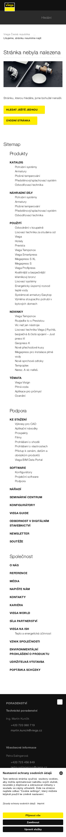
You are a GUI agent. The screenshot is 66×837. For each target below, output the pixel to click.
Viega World (20, 613)
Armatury (20, 171)
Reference (18, 573)
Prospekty (21, 433)
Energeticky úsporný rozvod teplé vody (32, 288)
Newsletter (19, 533)
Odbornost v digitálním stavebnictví (29, 523)
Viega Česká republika (17, 34)
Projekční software (26, 476)
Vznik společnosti (25, 641)
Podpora (20, 481)
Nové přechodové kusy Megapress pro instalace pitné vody (34, 352)
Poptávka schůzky (25, 670)
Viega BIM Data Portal (28, 459)
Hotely (19, 241)
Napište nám (20, 589)
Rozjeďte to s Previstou (29, 320)
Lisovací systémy (25, 281)
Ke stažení (18, 419)
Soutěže (16, 541)
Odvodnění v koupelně (29, 227)
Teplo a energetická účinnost (33, 633)
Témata (15, 378)
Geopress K (22, 343)
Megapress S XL (25, 259)
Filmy (18, 437)
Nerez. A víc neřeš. (26, 370)
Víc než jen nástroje (27, 325)
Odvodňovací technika (29, 184)
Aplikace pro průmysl (28, 391)
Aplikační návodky (26, 428)
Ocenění (20, 395)
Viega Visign (22, 382)
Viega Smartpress (26, 254)
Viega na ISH (19, 629)
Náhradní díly (21, 193)
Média (14, 581)
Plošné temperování (27, 176)
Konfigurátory (23, 472)
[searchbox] (30, 17)
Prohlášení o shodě (27, 442)
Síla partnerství (23, 621)
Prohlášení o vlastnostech (31, 446)
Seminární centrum (26, 497)
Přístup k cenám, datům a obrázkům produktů (31, 453)
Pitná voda (21, 387)
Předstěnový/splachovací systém (35, 180)
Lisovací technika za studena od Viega (35, 234)
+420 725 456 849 (23, 762)
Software (18, 467)
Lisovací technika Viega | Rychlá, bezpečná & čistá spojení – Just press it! (35, 334)
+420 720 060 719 (23, 725)
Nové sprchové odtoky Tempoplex (29, 363)
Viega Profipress (25, 268)
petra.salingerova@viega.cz (29, 767)
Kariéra (16, 605)
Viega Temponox (25, 250)
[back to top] (59, 702)
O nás (14, 565)
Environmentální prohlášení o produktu (29, 652)
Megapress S (23, 263)
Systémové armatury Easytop (33, 294)
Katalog (16, 162)
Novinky (16, 311)
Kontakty (18, 597)
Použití (16, 223)
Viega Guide (19, 513)
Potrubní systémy (26, 167)
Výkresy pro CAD (25, 424)
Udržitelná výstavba (27, 661)
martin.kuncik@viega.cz (26, 730)
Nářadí (15, 489)
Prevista (20, 245)
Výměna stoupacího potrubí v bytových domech (33, 301)
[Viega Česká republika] (10, 5)
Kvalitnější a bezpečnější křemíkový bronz (30, 275)
